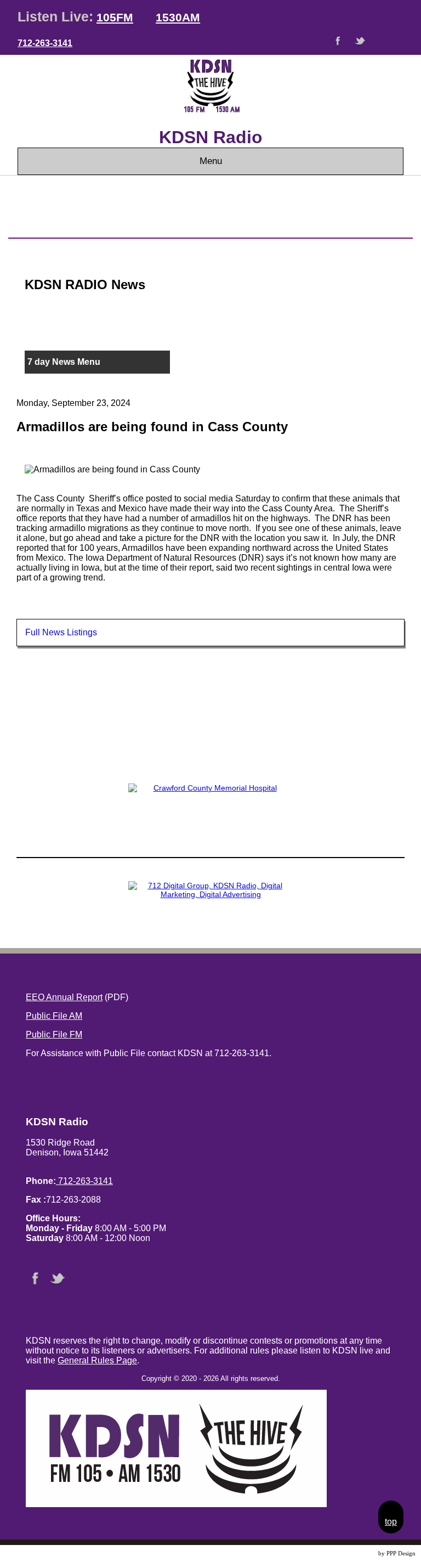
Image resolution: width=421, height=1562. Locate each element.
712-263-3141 (45, 43)
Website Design (357, 1553)
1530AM (178, 17)
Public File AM (54, 1015)
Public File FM (54, 1034)
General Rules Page (97, 1360)
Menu (211, 161)
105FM (114, 17)
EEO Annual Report (64, 997)
